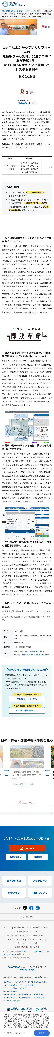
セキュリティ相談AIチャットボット (15, 988)
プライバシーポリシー (14, 1033)
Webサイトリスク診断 (27, 985)
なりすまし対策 (39, 997)
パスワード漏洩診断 (10, 985)
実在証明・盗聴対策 (10, 991)
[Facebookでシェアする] (31, 908)
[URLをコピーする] (38, 908)
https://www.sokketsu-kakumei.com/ (35, 655)
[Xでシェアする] (25, 908)
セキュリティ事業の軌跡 (11, 1000)
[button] (47, 773)
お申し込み (27, 848)
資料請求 (38, 857)
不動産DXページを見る (27, 698)
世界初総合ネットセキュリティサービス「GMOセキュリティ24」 (25, 982)
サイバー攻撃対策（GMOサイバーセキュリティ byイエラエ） (24, 994)
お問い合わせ (16, 857)
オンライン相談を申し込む (27, 709)
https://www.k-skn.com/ (33, 651)
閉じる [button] (42, 1033)
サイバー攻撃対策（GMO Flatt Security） (17, 997)
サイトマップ (27, 917)
